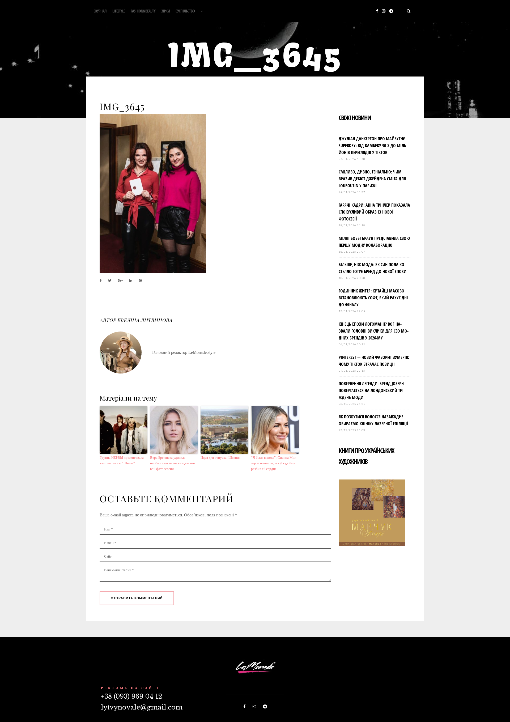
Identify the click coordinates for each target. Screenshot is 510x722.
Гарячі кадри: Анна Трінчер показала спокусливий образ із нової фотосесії (374, 212)
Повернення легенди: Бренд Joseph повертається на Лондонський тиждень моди (371, 390)
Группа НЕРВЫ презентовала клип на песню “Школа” (122, 460)
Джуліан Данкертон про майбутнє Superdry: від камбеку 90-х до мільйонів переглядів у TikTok (373, 145)
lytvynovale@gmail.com (141, 707)
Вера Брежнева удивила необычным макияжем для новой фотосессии (172, 463)
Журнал (100, 11)
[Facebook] (377, 11)
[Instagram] (383, 11)
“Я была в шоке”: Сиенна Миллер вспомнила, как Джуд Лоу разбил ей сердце (274, 463)
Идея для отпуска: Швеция (220, 458)
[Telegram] (391, 11)
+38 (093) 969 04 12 (131, 696)
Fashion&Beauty (143, 11)
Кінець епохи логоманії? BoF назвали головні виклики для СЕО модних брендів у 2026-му (374, 331)
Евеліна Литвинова (144, 320)
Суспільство (185, 11)
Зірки (165, 11)
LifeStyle (118, 11)
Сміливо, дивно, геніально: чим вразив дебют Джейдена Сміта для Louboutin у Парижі (372, 179)
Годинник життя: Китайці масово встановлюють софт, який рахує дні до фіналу (373, 298)
